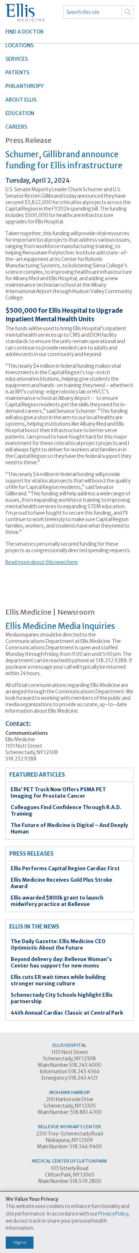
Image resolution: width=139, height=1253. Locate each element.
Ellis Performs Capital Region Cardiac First (65, 868)
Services (16, 59)
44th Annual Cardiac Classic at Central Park (67, 1013)
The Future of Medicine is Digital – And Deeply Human (69, 828)
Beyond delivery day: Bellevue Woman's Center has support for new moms (61, 962)
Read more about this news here (41, 562)
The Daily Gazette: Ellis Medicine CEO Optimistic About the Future (58, 944)
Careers (16, 127)
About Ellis (20, 99)
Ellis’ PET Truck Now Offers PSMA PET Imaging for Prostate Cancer (58, 792)
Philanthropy (24, 86)
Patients (17, 72)
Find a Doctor (24, 32)
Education (19, 113)
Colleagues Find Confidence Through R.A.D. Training (66, 810)
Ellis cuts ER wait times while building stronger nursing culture (58, 980)
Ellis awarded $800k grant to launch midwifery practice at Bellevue (57, 901)
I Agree (19, 1242)
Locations (19, 45)
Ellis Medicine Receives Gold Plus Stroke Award (61, 883)
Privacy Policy (113, 1214)
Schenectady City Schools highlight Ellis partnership (62, 998)
